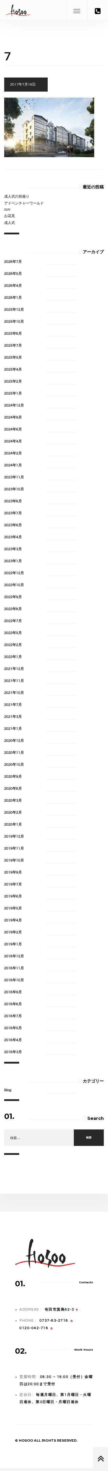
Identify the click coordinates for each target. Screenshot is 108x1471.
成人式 (9, 223)
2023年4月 (13, 537)
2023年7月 (13, 513)
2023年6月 (13, 525)
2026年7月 (13, 262)
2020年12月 (14, 741)
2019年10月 (14, 860)
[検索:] (39, 1138)
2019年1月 (13, 944)
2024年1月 (13, 465)
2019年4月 (13, 920)
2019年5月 (13, 908)
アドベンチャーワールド (24, 203)
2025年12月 (14, 310)
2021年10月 (14, 693)
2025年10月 (14, 322)
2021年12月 (14, 669)
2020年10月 (14, 765)
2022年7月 (13, 621)
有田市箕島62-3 (59, 1309)
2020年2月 (13, 813)
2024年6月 (13, 429)
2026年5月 (13, 274)
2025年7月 (13, 346)
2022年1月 (13, 657)
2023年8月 (13, 501)
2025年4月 (13, 369)
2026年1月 (13, 298)
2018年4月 (13, 1040)
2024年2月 (13, 453)
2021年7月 (13, 705)
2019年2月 (13, 932)
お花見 (9, 216)
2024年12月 (14, 405)
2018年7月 (13, 1016)
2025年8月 (13, 334)
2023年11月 (14, 477)
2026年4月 (13, 286)
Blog (7, 1090)
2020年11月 (14, 753)
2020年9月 (13, 777)
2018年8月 (13, 1004)
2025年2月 (13, 381)
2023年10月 (14, 489)
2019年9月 (13, 872)
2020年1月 (13, 825)
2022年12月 (14, 573)
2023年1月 (13, 561)
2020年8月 (13, 789)
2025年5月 (13, 358)
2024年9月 (13, 417)
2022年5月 (13, 633)
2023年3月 (13, 549)
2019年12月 (14, 836)
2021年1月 (13, 729)
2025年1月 (13, 393)
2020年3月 (13, 801)
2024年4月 (13, 441)
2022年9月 (13, 597)
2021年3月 (13, 717)
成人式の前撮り (16, 196)
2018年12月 (14, 956)
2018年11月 (14, 968)
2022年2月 (13, 645)
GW (7, 210)
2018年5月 (13, 1028)
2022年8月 (13, 609)
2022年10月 (14, 585)
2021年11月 (14, 681)
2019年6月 (13, 896)
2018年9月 (13, 992)
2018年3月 (13, 1052)
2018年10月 (14, 980)
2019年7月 (13, 884)
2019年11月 (14, 848)
